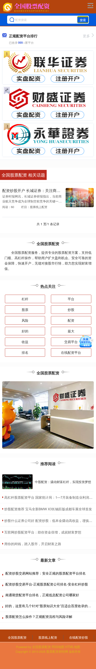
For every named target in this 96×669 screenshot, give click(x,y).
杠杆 (25, 298)
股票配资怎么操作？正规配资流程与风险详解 (38, 616)
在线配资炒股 (78, 637)
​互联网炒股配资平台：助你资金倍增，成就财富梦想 (42, 532)
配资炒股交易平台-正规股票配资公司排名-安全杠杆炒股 (46, 584)
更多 (86, 35)
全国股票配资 (17, 637)
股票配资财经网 (57, 651)
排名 (25, 352)
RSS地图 (58, 646)
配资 (71, 320)
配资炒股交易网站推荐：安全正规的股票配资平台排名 (45, 573)
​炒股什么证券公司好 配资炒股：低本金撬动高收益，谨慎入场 (50, 520)
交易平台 (71, 341)
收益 (25, 341)
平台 (71, 298)
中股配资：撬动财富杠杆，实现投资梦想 (63, 481)
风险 (25, 320)
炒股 (71, 309)
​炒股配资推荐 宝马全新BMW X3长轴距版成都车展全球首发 (48, 508)
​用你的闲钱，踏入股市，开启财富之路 (32, 543)
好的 (25, 331)
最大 (71, 331)
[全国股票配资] (27, 7)
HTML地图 (72, 646)
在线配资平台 (71, 352)
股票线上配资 (47, 637)
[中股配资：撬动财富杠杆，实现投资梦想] (17, 481)
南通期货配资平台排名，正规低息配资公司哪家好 (42, 594)
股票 (25, 309)
